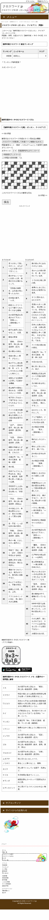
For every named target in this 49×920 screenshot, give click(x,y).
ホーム (4, 850)
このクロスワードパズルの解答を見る (17, 193)
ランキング (5, 867)
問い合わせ (5, 873)
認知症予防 (5, 886)
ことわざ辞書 (6, 882)
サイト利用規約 (6, 884)
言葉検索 (4, 865)
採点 (6, 202)
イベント (4, 863)
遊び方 (4, 892)
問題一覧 (4, 852)
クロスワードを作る (7, 856)
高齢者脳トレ (6, 890)
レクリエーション (7, 888)
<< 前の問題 (6, 133)
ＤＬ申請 (4, 869)
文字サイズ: (7, 151)
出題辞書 (4, 876)
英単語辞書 (5, 878)
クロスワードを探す (7, 854)
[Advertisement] (24, 93)
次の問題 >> (42, 195)
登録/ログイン (42, 1)
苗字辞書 (4, 880)
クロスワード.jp (13, 6)
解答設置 (4, 871)
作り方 (4, 858)
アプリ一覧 (5, 860)
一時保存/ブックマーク (12, 154)
